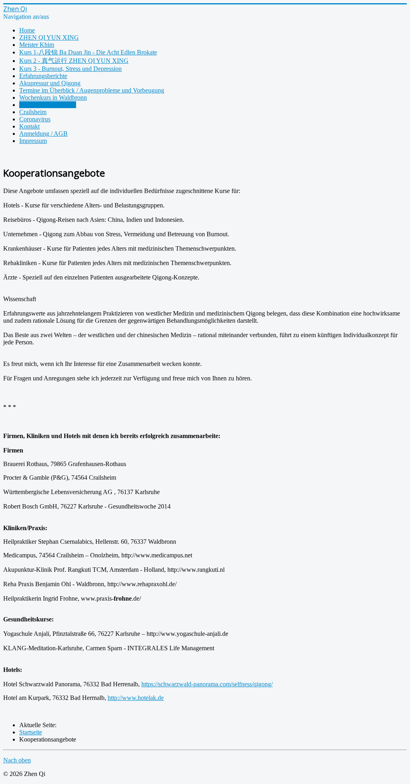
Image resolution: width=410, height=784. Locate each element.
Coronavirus (34, 119)
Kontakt (29, 126)
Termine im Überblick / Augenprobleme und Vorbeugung (91, 90)
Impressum (33, 140)
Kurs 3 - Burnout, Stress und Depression (70, 68)
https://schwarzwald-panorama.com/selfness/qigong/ (207, 684)
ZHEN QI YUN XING (49, 37)
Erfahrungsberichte (43, 75)
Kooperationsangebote (47, 104)
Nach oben (17, 760)
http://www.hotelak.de (136, 697)
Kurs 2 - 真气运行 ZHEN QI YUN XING (74, 60)
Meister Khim (36, 44)
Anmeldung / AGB (43, 133)
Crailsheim (32, 112)
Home (27, 30)
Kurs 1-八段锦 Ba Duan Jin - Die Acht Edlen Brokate (88, 52)
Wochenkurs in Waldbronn (53, 97)
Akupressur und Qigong (49, 83)
